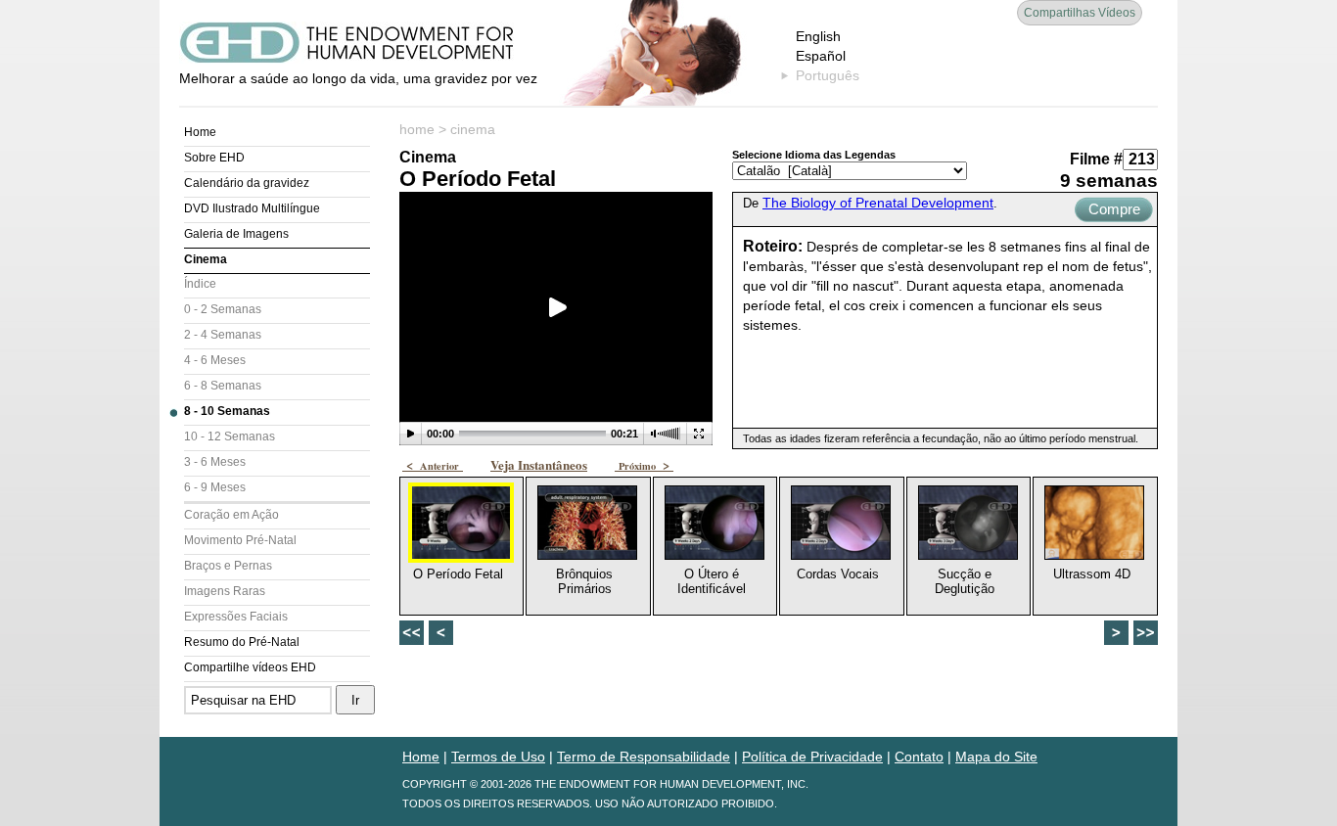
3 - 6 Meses (215, 462)
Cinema (205, 259)
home (417, 129)
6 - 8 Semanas (222, 385)
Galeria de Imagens (236, 234)
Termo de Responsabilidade (643, 756)
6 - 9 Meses (215, 487)
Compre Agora (1114, 211)
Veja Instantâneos (538, 464)
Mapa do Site (996, 756)
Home (200, 132)
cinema (472, 129)
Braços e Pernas (228, 566)
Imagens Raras (224, 591)
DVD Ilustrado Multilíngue (252, 208)
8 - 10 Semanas (227, 411)
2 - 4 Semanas (222, 335)
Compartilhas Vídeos (1079, 13)
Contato (919, 756)
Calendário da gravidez (246, 183)
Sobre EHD (214, 157)
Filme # (1096, 159)
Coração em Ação (231, 515)
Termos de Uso (498, 756)
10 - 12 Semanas (229, 436)
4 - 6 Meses (215, 360)
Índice (200, 284)
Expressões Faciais (236, 616)
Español (821, 56)
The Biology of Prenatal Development (877, 202)
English (818, 36)
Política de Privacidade (812, 756)
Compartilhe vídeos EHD (250, 667)
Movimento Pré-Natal (240, 540)
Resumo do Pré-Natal (242, 642)
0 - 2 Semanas (222, 309)
